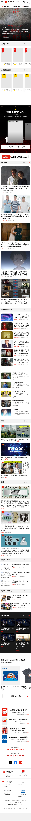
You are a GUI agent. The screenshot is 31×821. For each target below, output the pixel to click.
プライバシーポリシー (15, 800)
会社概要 (7, 800)
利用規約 (24, 800)
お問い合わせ (18, 802)
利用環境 (11, 802)
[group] (15, 24)
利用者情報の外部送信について (15, 804)
